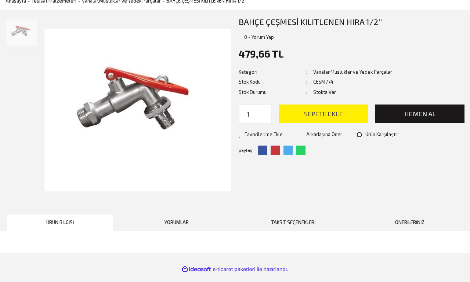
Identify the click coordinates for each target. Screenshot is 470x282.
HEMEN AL (420, 114)
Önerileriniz (409, 222)
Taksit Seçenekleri (293, 222)
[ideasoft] (196, 269)
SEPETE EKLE (323, 114)
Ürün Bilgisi (60, 222)
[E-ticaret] (234, 269)
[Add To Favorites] (261, 134)
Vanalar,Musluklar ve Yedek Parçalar (352, 72)
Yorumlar (176, 222)
